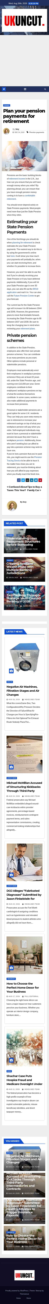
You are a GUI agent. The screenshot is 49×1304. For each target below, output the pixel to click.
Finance (6, 105)
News (9, 1071)
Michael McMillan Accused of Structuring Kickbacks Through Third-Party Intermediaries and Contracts (24, 791)
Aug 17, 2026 (14, 996)
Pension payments (36, 132)
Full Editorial (31, 996)
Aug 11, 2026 (14, 1089)
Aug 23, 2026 (14, 904)
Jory (17, 129)
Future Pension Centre (24, 296)
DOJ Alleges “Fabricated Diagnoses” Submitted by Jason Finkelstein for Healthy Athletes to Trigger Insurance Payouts (24, 898)
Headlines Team (30, 549)
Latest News (11, 778)
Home (18, 1298)
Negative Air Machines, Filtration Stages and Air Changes (23, 690)
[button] (45, 89)
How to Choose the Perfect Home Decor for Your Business (23, 987)
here (13, 256)
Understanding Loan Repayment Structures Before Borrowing (23, 541)
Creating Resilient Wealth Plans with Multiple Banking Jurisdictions (20, 568)
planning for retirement (22, 243)
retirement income (17, 179)
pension (20, 440)
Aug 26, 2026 (14, 699)
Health (9, 682)
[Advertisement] (24, 60)
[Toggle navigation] (25, 89)
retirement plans (27, 329)
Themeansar (24, 1294)
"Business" (11, 978)
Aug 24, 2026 (14, 796)
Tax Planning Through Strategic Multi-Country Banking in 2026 (23, 598)
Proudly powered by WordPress (17, 1291)
